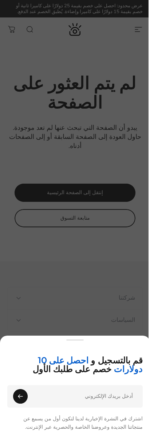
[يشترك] (20, 396)
